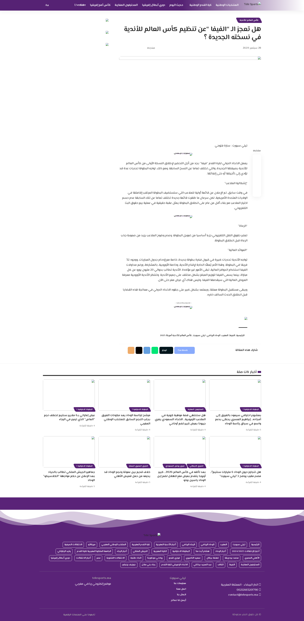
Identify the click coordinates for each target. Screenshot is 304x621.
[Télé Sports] (252, 5)
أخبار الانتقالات (83, 558)
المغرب (224, 335)
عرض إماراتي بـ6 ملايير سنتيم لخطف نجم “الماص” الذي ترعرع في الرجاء (69, 417)
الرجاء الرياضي (188, 544)
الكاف (220, 565)
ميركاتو (91, 544)
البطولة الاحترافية (181, 551)
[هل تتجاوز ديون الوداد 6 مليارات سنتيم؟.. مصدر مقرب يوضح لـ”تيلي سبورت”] (235, 451)
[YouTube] (57, 614)
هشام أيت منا (203, 551)
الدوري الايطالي (196, 466)
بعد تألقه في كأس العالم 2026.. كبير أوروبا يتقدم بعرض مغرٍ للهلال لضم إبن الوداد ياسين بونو (181, 476)
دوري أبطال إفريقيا (60, 558)
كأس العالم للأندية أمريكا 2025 (176, 335)
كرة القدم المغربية (141, 544)
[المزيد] (121, 48)
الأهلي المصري (252, 558)
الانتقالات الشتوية (115, 558)
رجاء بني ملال (148, 565)
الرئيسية (240, 335)
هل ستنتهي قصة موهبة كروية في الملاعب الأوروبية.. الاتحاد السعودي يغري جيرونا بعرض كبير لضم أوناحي (180, 419)
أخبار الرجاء (122, 551)
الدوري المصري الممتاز (138, 466)
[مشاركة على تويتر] (137, 48)
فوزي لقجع (174, 558)
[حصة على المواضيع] (139, 350)
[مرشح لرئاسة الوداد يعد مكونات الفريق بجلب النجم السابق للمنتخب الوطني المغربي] (124, 395)
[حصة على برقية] (147, 350)
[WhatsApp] (45, 614)
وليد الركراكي (64, 551)
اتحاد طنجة (135, 558)
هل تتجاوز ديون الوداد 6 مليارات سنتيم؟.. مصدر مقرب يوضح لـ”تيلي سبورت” (235, 474)
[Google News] (53, 614)
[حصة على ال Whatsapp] (154, 350)
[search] (53, 5)
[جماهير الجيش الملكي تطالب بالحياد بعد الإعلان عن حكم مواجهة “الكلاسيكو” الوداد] (69, 451)
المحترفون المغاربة (195, 409)
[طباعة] (127, 48)
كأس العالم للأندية (249, 20)
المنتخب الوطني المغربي (113, 544)
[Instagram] (49, 614)
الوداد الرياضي (213, 335)
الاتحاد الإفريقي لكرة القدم (174, 565)
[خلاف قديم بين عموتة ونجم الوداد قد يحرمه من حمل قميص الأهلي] (124, 451)
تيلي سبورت (199, 335)
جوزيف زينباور (129, 565)
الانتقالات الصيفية (73, 544)
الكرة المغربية (160, 551)
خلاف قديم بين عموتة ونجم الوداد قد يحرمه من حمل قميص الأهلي (127, 474)
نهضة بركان (213, 558)
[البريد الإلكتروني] (132, 48)
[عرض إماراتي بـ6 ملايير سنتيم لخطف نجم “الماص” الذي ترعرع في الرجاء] (69, 395)
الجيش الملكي (140, 551)
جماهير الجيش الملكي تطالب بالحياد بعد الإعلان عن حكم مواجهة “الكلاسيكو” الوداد (69, 476)
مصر (98, 558)
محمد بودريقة (232, 558)
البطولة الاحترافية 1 (251, 409)
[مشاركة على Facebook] (143, 48)
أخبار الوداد (220, 551)
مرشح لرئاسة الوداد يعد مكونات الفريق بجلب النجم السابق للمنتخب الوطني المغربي (125, 419)
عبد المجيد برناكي (203, 565)
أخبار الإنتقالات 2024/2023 (245, 551)
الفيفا (232, 335)
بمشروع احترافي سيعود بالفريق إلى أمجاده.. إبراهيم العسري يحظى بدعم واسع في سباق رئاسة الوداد (238, 419)
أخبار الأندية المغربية (166, 544)
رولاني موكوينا (155, 558)
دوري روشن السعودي (175, 466)
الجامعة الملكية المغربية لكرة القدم (94, 551)
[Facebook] (61, 614)
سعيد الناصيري (193, 558)
